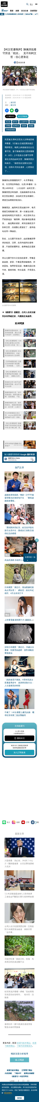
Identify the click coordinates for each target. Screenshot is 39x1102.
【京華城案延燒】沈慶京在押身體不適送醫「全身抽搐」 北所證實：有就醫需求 (13, 363)
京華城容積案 (10, 130)
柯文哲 (8, 122)
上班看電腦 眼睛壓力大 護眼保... (19, 620)
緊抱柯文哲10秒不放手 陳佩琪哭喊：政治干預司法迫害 (13, 384)
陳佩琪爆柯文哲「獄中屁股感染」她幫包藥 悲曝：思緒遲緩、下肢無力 (13, 394)
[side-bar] (36, 4)
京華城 (8, 126)
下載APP (17, 1073)
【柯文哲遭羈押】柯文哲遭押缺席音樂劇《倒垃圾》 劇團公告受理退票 (13, 374)
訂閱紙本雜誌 (4, 4)
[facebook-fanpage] (18, 1081)
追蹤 (18, 822)
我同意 (19, 1098)
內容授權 (8, 1073)
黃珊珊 (31, 126)
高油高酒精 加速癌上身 (15, 560)
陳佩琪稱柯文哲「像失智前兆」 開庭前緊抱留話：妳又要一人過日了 (13, 405)
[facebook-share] (7, 110)
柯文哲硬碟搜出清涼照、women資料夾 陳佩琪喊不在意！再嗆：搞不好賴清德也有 (13, 415)
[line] (12, 1081)
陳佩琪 (32, 122)
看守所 (15, 122)
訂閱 (27, 822)
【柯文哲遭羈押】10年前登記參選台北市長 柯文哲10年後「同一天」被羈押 (13, 343)
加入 (8, 822)
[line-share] (12, 110)
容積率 (24, 126)
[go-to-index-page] (15, 62)
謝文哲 (13, 102)
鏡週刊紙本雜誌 (24, 1043)
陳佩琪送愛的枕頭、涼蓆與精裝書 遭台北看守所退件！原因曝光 (13, 332)
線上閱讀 (19, 1059)
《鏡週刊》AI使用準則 (19, 1076)
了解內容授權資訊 (24, 1045)
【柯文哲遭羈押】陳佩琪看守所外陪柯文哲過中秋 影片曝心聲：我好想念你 (13, 425)
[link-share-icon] (17, 110)
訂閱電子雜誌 (27, 1070)
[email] (28, 1081)
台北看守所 (24, 122)
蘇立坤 (13, 105)
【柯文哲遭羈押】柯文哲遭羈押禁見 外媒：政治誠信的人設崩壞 (13, 353)
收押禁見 (16, 126)
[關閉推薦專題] (37, 540)
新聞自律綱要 (29, 1073)
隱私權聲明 (8, 1093)
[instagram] (23, 1081)
